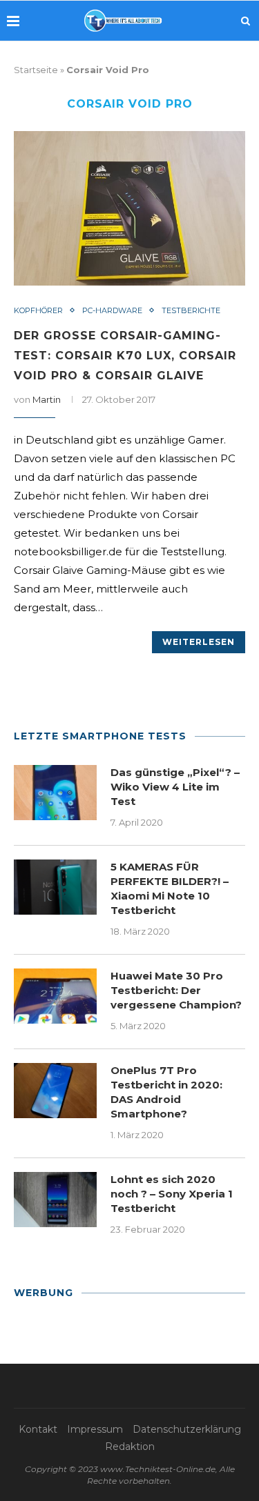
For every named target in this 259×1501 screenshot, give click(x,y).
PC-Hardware (112, 310)
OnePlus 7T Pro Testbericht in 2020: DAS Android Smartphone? (166, 1092)
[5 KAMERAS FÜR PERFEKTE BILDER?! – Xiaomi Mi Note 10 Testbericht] (55, 887)
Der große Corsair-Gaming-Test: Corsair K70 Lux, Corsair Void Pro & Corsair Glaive (125, 355)
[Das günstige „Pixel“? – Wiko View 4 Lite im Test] (55, 792)
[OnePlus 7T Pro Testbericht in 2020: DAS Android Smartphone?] (55, 1090)
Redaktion (130, 1446)
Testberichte (191, 310)
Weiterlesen (198, 642)
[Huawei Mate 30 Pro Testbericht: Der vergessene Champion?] (55, 996)
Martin (46, 399)
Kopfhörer (38, 310)
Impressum (95, 1429)
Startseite (36, 69)
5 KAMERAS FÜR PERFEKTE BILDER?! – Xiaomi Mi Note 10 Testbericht (170, 888)
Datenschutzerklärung (187, 1429)
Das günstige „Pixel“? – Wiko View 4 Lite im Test (175, 787)
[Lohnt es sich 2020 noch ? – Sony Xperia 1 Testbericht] (55, 1199)
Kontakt (38, 1429)
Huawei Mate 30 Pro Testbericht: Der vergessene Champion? (176, 990)
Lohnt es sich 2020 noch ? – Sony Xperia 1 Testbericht (172, 1194)
